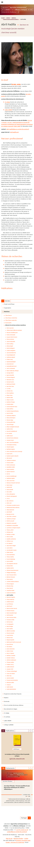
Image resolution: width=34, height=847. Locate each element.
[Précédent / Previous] (30, 730)
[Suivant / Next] (32, 730)
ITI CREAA (7, 102)
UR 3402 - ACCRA (16, 84)
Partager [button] (24, 818)
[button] (29, 818)
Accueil (2, 18)
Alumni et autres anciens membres (11, 19)
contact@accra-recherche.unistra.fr (17, 832)
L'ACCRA (8, 18)
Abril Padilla (10, 595)
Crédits (26, 838)
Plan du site (9, 838)
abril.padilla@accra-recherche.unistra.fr (18, 129)
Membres (14, 18)
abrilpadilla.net (14, 132)
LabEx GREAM (8, 110)
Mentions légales (18, 838)
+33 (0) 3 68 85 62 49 (22, 830)
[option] (17, 748)
